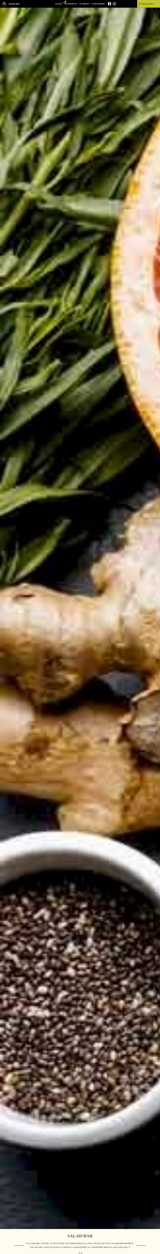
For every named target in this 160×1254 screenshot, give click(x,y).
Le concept (84, 4)
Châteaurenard (147, 4)
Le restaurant (98, 4)
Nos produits (70, 4)
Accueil (58, 4)
